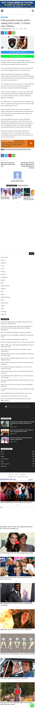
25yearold (7, 149)
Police (20, 149)
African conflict (4, 257)
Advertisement (23, 474)
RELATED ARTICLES (12, 185)
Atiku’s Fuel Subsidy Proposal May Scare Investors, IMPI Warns (5, 197)
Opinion (2, 294)
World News (3, 314)
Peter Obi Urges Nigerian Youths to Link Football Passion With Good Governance (17, 372)
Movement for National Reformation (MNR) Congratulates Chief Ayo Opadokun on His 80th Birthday (17, 322)
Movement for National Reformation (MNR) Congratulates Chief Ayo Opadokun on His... (22, 423)
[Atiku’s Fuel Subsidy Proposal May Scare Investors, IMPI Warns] (6, 192)
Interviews (3, 288)
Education (3, 274)
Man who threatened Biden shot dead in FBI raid (8, 164)
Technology (3, 311)
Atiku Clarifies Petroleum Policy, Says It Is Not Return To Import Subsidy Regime (16, 350)
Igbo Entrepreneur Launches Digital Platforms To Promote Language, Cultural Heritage (17, 376)
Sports (2, 308)
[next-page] (18, 202)
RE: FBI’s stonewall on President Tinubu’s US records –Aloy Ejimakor (17, 342)
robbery (28, 149)
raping (24, 149)
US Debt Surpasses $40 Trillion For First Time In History (14, 396)
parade (15, 149)
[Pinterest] (10, 32)
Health (2, 283)
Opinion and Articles (5, 297)
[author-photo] (17, 175)
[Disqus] (17, 227)
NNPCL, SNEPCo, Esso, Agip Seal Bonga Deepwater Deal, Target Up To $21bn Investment (29, 198)
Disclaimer (11, 474)
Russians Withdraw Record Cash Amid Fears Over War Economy (16, 393)
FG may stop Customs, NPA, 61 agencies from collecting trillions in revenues (27, 165)
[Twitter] (6, 32)
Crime (6, 14)
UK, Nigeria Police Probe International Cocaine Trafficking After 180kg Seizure (17, 389)
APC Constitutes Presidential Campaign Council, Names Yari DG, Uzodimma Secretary (16, 367)
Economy (3, 271)
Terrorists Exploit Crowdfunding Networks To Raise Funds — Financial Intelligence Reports (17, 359)
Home (2, 14)
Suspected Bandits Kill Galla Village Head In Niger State (16, 197)
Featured (3, 280)
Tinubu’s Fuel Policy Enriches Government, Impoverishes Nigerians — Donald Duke (17, 385)
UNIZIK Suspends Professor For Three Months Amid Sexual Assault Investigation (17, 363)
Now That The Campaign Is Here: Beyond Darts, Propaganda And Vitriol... (21, 430)
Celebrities (3, 263)
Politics (2, 300)
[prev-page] (16, 202)
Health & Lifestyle (5, 285)
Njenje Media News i (6, 28)
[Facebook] (2, 32)
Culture (2, 268)
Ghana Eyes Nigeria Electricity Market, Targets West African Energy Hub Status (17, 381)
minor (11, 149)
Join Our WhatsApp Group (17, 56)
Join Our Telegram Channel (17, 52)
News (6, 17)
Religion (3, 305)
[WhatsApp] (13, 32)
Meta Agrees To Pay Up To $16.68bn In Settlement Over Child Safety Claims (17, 336)
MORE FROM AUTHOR (23, 185)
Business (3, 260)
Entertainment (4, 277)
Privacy (16, 474)
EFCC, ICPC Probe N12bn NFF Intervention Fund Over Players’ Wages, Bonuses (16, 399)
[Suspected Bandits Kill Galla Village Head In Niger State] (17, 192)
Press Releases (4, 303)
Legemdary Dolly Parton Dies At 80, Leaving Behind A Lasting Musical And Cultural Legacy (17, 354)
